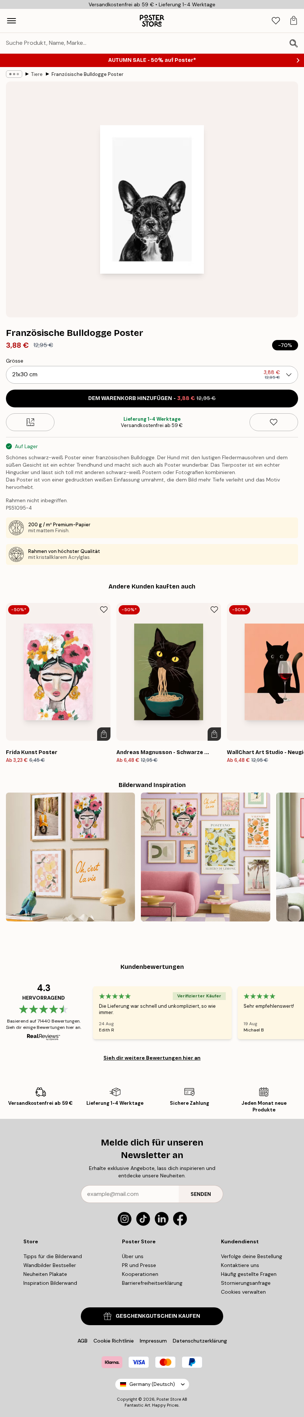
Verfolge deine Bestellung (251, 1256)
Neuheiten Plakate (45, 1274)
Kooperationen (140, 1274)
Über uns (132, 1256)
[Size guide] (30, 422)
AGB (82, 1340)
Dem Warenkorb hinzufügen (152, 398)
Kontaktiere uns (240, 1265)
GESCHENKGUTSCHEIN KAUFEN (158, 1316)
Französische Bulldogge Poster (87, 74)
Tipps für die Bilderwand (52, 1256)
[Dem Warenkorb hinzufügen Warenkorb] (103, 734)
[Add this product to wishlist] (274, 422)
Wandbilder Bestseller (49, 1265)
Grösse (14, 360)
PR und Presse (139, 1265)
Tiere (37, 74)
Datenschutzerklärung (200, 1340)
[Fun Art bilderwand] (205, 857)
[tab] (276, 21)
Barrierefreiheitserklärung (152, 1283)
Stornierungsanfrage (246, 1283)
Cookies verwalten (243, 1291)
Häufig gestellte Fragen (249, 1274)
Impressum (153, 1340)
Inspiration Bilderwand (50, 1283)
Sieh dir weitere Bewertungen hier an (152, 1057)
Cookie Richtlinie (113, 1340)
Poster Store (168, 1399)
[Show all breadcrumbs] (14, 74)
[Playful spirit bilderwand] (70, 857)
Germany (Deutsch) (152, 1384)
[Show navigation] (11, 21)
